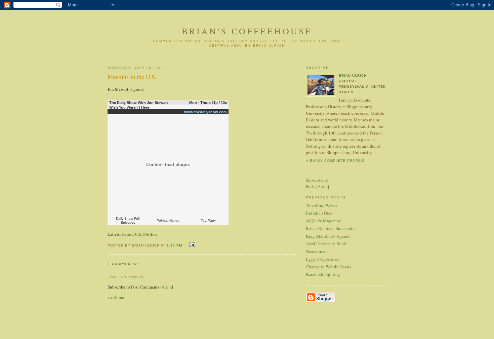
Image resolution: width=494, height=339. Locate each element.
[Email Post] (191, 244)
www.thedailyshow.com (205, 112)
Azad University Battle (326, 243)
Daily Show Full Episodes (127, 220)
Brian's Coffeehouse (247, 31)
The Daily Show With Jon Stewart (138, 103)
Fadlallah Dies (319, 213)
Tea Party (208, 220)
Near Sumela (317, 251)
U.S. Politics (146, 234)
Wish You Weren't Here (129, 107)
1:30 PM (175, 245)
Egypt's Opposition (323, 259)
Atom (167, 287)
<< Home (116, 297)
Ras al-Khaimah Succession (331, 228)
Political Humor (168, 220)
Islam (127, 234)
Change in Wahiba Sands (328, 267)
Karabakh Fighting (323, 274)
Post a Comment (127, 277)
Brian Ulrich (353, 75)
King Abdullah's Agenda (328, 236)
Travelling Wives (321, 205)
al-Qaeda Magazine (323, 221)
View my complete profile (335, 160)
